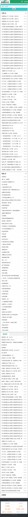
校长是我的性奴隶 (6, 195)
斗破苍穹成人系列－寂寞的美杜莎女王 (11, 189)
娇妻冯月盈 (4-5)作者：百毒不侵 (9, 133)
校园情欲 (4, 347)
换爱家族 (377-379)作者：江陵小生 (10, 16)
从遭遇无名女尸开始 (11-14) (8, 363)
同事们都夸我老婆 (6, 288)
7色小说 (20, 503)
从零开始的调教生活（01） (8, 197)
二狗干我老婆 (5, 291)
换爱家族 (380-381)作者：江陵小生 (10, 18)
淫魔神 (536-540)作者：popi (8, 70)
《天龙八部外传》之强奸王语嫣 (9, 322)
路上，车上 (4, 260)
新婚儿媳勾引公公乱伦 (7, 223)
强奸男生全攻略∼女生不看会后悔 (10, 314)
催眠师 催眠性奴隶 (6, 213)
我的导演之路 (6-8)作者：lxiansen (10, 154)
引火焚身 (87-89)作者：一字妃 (9, 99)
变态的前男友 (5, 231)
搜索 (14, 8)
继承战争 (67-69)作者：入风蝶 (9, 94)
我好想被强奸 (5, 327)
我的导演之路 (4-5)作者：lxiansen (10, 151)
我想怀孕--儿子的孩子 (7, 304)
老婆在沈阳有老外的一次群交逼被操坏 (11, 210)
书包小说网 (7, 509)
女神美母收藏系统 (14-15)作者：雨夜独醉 (12, 109)
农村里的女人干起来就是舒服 (9, 226)
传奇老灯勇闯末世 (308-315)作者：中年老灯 (12, 78)
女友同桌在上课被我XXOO (8, 182)
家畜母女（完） (5, 299)
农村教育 (4, 215)
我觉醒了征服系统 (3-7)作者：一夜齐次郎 (11, 169)
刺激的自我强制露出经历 (8, 218)
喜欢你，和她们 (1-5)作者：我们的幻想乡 (11, 381)
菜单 (26, 1)
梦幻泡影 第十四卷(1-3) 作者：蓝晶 (10, 378)
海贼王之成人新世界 (6, 312)
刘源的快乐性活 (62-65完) (8, 130)
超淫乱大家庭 (5, 247)
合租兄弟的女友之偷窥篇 (8, 241)
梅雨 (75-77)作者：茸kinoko (8, 96)
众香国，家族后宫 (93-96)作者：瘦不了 (11, 368)
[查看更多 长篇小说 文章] (25, 13)
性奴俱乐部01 (5, 293)
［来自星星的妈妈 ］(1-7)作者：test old (11, 135)
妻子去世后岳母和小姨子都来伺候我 (10, 275)
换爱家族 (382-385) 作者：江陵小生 (10, 21)
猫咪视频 (7, 503)
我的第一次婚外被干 (6, 221)
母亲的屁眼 (4, 296)
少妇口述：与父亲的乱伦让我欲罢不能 (11, 278)
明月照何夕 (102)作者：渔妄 (8, 159)
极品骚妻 (4, 236)
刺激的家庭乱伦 (5, 205)
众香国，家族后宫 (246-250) (8, 373)
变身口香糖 (4, 273)
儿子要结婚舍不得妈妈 (7, 301)
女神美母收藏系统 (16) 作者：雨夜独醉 (11, 112)
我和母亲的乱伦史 (6, 262)
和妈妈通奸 (4, 319)
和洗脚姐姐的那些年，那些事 (8, 376)
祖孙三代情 (4, 280)
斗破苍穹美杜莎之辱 (6, 187)
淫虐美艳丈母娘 (5, 252)
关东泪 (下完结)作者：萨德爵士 (9, 104)
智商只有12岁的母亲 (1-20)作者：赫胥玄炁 (12, 115)
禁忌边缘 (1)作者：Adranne (8, 339)
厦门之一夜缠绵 (5, 179)
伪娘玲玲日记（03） (7, 286)
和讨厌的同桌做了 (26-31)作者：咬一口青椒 (12, 91)
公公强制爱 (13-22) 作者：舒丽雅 (10, 73)
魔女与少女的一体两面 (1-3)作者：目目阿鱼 (12, 107)
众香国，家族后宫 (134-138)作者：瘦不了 (11, 371)
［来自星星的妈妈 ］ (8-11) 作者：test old (12, 138)
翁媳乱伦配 (4, 270)
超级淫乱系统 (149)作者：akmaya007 (10, 350)
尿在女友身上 (5, 239)
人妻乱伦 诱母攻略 (6, 244)
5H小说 (20, 506)
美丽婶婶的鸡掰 (5, 257)
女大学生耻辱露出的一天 (8, 228)
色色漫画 (7, 506)
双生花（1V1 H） (21, 512)
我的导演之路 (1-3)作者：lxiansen (10, 149)
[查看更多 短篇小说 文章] (25, 173)
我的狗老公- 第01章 (6, 202)
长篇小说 (4, 13)
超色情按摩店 (5, 283)
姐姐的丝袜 (4, 249)
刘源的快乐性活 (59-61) (7, 128)
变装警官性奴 (5, 267)
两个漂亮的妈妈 (5, 265)
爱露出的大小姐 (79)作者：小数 (9, 24)
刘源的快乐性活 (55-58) (7, 125)
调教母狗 (4, 309)
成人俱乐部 (4, 184)
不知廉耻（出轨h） (20, 509)
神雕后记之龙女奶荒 (6, 254)
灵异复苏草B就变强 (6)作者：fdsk (9, 365)
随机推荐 (5, 334)
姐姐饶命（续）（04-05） (7, 337)
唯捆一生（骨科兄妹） (7, 512)
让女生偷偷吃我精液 (6, 306)
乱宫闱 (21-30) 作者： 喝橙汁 (8, 358)
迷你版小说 (17, 500)
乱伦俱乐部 (4, 208)
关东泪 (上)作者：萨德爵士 (8, 102)
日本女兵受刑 (5, 330)
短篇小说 (4, 173)
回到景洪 (4, 176)
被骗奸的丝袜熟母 (6, 192)
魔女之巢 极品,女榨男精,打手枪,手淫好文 (11, 200)
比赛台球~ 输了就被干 (7, 317)
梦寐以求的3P (5, 325)
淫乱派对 (4, 234)
